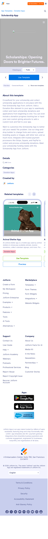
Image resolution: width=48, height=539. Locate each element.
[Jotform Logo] (2, 3)
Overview (7, 85)
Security (23, 499)
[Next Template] (41, 77)
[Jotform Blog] (23, 516)
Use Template (23, 77)
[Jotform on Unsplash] (40, 516)
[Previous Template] (5, 77)
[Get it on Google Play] (23, 403)
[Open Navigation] (44, 3)
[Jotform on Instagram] (36, 516)
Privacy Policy (23, 493)
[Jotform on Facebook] (6, 516)
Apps (8, 3)
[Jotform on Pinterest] (27, 516)
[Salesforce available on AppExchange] (23, 420)
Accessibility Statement (23, 504)
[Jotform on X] (10, 516)
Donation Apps (9, 178)
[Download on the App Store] (23, 411)
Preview (22, 269)
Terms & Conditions (23, 488)
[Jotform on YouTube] (31, 516)
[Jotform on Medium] (19, 516)
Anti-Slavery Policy (23, 509)
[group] (22, 240)
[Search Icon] (44, 11)
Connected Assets (17, 85)
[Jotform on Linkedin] (15, 516)
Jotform (10, 189)
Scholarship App (9, 15)
